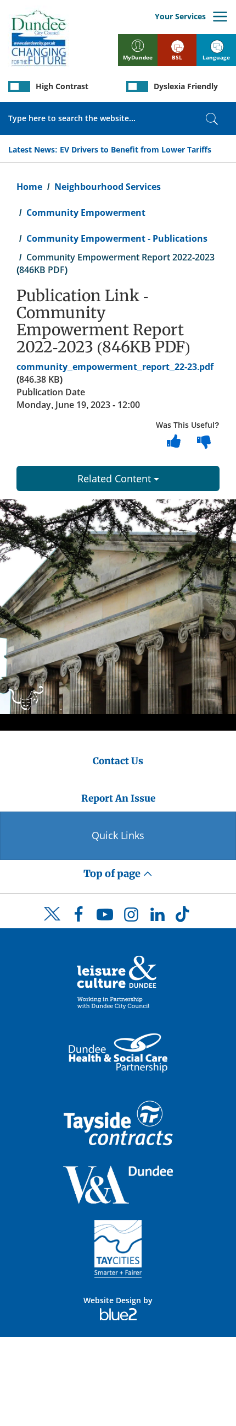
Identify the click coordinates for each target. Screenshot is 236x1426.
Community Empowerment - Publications (116, 238)
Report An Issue (118, 798)
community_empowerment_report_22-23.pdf (114, 367)
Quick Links (118, 835)
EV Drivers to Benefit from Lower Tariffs (135, 149)
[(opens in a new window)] (118, 981)
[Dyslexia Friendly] (137, 86)
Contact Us (118, 761)
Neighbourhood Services (107, 187)
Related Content (115, 478)
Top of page (113, 873)
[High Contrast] (19, 86)
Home (29, 187)
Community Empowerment (85, 212)
